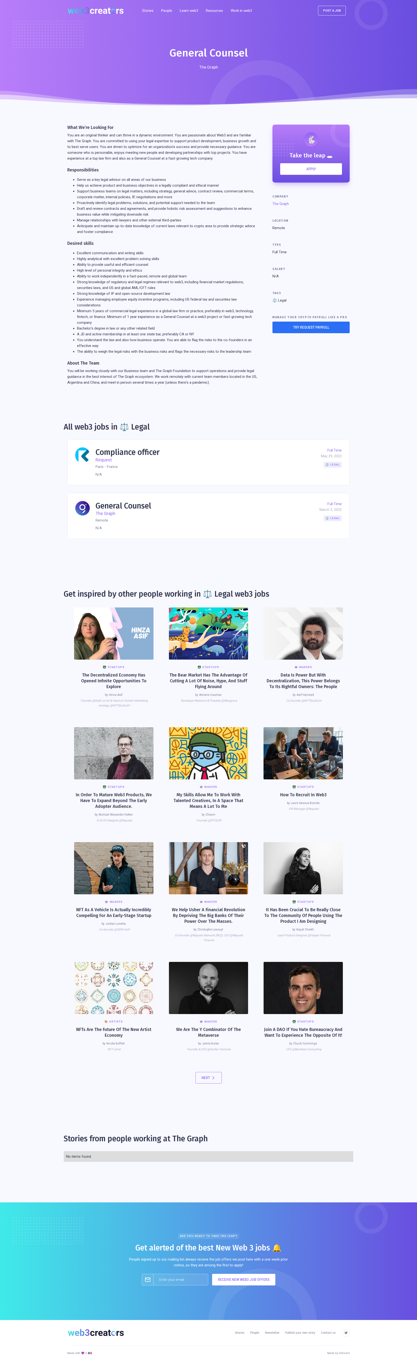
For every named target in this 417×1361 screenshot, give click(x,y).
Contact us (328, 1332)
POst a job (332, 10)
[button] (214, 10)
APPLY (311, 169)
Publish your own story (300, 1332)
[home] (97, 10)
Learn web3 (189, 10)
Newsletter (272, 1332)
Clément (344, 1353)
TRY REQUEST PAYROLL (311, 327)
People (166, 10)
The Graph (280, 204)
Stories (147, 10)
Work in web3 (241, 10)
